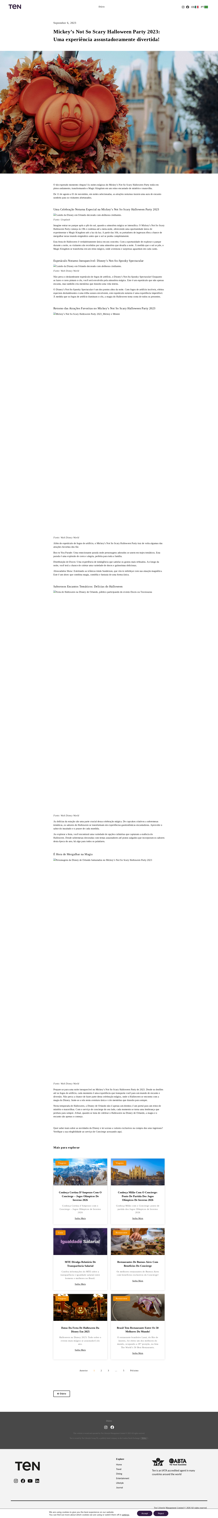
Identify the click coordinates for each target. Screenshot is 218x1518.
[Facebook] (187, 7)
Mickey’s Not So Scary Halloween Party (117, 543)
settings (125, 1515)
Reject (161, 1513)
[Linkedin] (37, 1480)
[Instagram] (183, 7)
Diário (102, 6)
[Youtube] (30, 1480)
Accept (144, 1513)
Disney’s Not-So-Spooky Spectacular (132, 276)
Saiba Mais (80, 1218)
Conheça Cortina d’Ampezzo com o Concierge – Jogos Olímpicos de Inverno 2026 (80, 1196)
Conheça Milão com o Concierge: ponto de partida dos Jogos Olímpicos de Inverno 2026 (137, 1196)
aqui (119, 1131)
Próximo (134, 1370)
